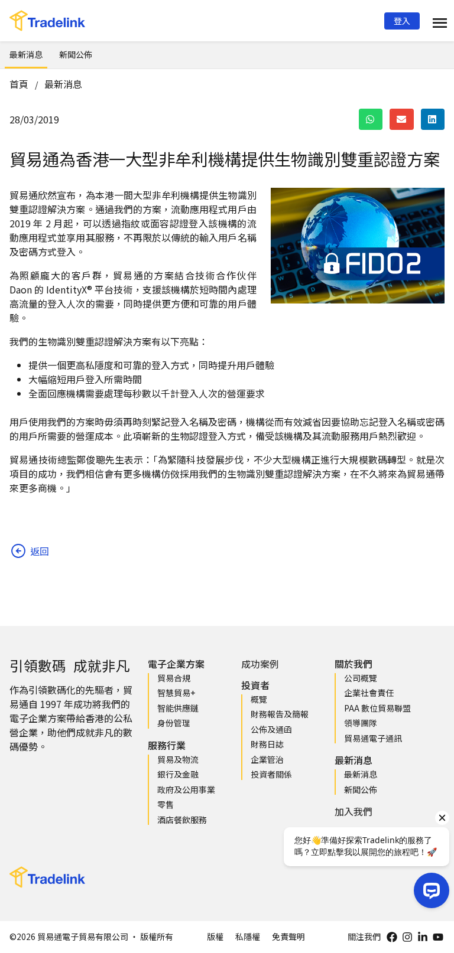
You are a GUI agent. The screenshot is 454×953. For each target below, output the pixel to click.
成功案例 (260, 664)
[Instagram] (407, 937)
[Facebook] (391, 937)
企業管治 (267, 759)
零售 (165, 804)
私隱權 (247, 936)
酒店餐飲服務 (182, 819)
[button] (402, 21)
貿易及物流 (178, 759)
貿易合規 (173, 678)
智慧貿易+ (176, 693)
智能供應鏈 (178, 708)
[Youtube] (438, 937)
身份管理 (173, 723)
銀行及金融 (178, 774)
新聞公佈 (75, 54)
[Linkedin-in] (422, 937)
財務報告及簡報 (280, 714)
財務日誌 (267, 744)
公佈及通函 (271, 729)
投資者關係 (271, 774)
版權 (215, 936)
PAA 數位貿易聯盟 (377, 708)
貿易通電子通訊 (373, 738)
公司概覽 (360, 678)
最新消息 (26, 54)
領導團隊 (360, 723)
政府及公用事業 (186, 789)
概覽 (259, 699)
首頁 (18, 84)
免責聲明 (288, 936)
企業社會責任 (369, 693)
